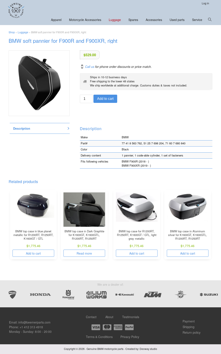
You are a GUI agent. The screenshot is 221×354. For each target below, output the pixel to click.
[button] (209, 19)
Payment (189, 321)
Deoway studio (148, 349)
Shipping (188, 327)
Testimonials (130, 317)
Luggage (23, 32)
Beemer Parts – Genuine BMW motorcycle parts (16, 10)
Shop (12, 32)
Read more (84, 253)
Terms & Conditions (99, 337)
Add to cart (105, 98)
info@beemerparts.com (34, 322)
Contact (91, 317)
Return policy (191, 332)
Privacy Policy (129, 337)
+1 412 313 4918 (31, 327)
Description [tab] (21, 128)
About (109, 317)
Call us (89, 67)
